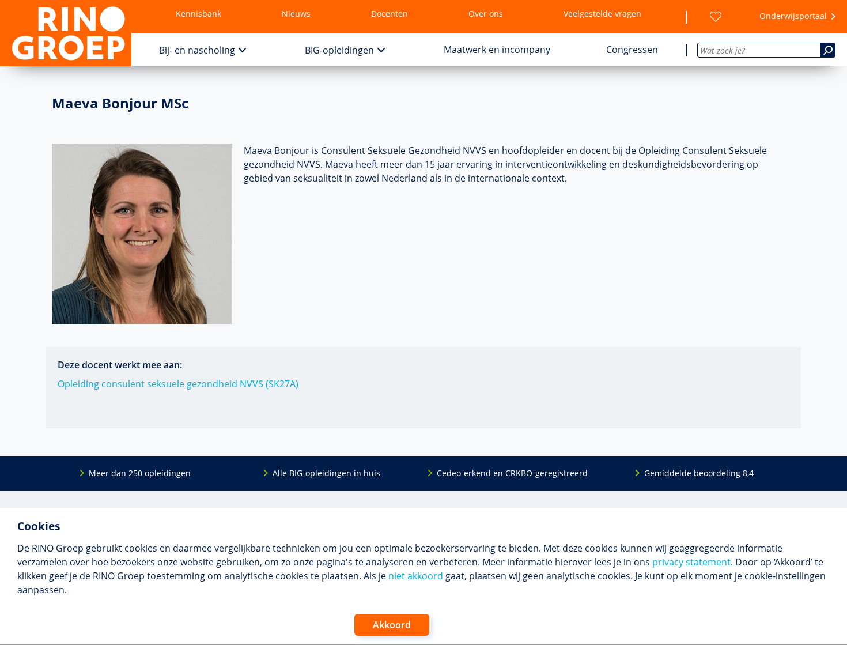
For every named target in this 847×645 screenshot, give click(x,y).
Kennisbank (198, 13)
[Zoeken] (827, 50)
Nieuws (296, 13)
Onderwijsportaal (793, 15)
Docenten (389, 13)
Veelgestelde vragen (602, 13)
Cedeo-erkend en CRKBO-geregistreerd (512, 472)
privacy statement (691, 562)
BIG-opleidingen (339, 50)
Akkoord (392, 624)
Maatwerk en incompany (497, 49)
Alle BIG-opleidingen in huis (326, 472)
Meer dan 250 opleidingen (140, 472)
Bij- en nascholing (197, 50)
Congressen (632, 49)
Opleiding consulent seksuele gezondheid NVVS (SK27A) (178, 384)
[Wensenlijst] (716, 16)
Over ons (485, 13)
